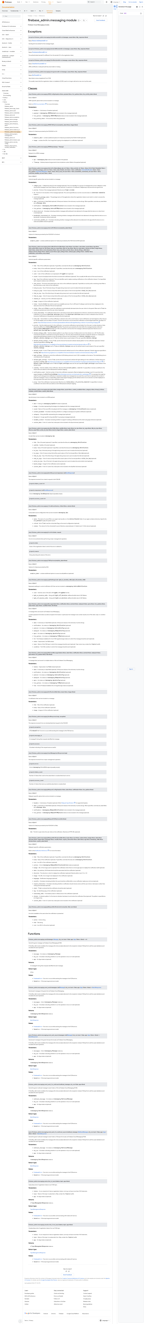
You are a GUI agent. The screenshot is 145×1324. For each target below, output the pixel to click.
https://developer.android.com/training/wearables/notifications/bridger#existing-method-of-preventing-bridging (68, 322)
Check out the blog (59, 1293)
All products (85, 1313)
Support (59, 2)
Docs (49, 2)
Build (18, 2)
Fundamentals (15, 11)
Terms (26, 1320)
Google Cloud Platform (73, 1313)
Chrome (53, 1313)
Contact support (87, 1293)
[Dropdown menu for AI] (27, 11)
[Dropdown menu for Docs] (53, 2)
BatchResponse (96, 987)
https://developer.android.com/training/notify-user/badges (73, 374)
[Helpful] (103, 16)
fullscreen (140, 7)
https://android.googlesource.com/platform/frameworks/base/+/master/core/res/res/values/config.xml (61, 344)
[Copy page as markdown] (83, 20)
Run (27, 2)
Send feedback (100, 20)
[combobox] (95, 2)
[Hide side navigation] (20, 1321)
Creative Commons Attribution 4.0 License (73, 1278)
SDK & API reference (30, 1296)
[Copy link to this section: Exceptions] (43, 32)
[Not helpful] (106, 16)
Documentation (8, 7)
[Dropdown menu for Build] (22, 2)
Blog (124, 2)
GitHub (26, 1304)
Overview (5, 11)
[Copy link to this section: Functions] (41, 934)
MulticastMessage (83, 1132)
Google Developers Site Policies (49, 1280)
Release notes (87, 1301)
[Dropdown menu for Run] (30, 2)
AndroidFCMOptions (41, 171)
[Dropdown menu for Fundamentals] (21, 11)
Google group (87, 1298)
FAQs (84, 1307)
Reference (50, 11)
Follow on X (57, 1298)
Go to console (133, 2)
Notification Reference (41, 850)
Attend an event (58, 1304)
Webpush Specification (67, 803)
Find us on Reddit (58, 1296)
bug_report (137, 7)
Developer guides (29, 1293)
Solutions (35, 2)
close (142, 7)
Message (55, 939)
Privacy (31, 1320)
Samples (58, 11)
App (74, 939)
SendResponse (70, 473)
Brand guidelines (87, 1304)
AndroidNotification (87, 170)
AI (24, 11)
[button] (10, 26)
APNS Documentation (39, 104)
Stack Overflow (87, 1296)
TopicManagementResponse (37, 1209)
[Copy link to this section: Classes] (39, 89)
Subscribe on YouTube (59, 1301)
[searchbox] (11, 16)
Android (45, 1313)
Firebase (30, 16)
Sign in (141, 2)
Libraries (27, 1301)
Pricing (43, 2)
